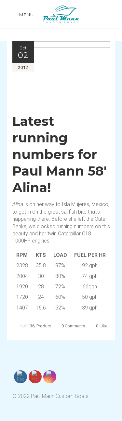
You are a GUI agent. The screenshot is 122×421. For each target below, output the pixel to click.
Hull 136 (27, 325)
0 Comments (73, 325)
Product (43, 325)
